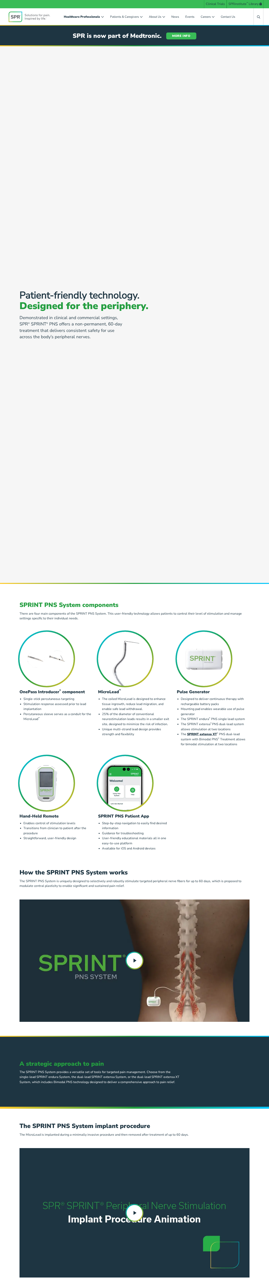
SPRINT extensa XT (202, 734)
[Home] (29, 17)
